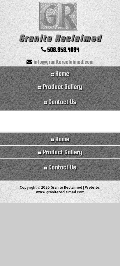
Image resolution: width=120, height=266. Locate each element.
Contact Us (61, 167)
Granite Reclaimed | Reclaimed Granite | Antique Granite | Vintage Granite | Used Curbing (60, 17)
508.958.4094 (62, 49)
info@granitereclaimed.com (62, 62)
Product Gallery (61, 152)
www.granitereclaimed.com (60, 192)
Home (61, 139)
